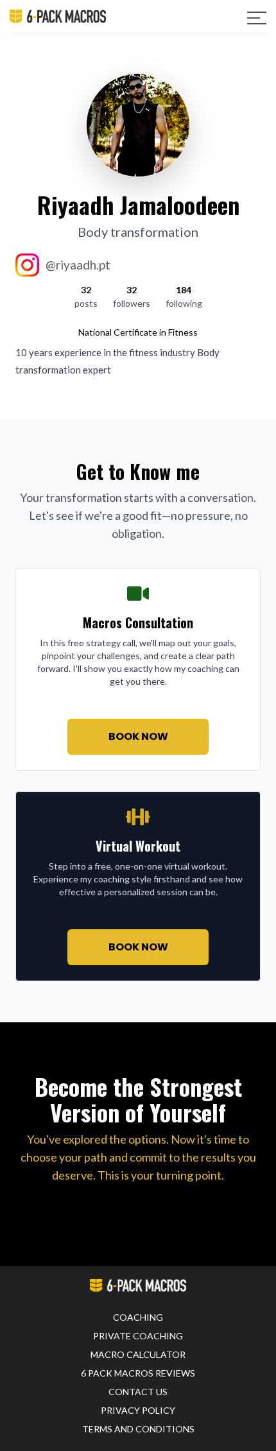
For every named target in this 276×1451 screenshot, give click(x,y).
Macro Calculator (138, 1354)
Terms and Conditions (138, 1428)
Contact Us (138, 1391)
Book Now (138, 736)
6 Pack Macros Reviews (138, 1373)
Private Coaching (138, 1335)
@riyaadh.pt (78, 264)
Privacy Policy (138, 1410)
